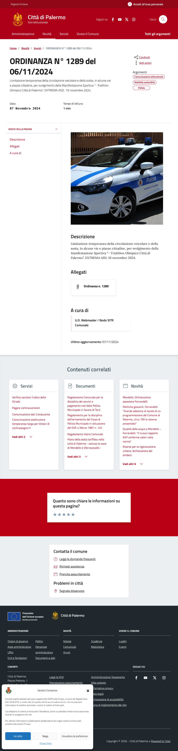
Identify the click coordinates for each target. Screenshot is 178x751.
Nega (45, 736)
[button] (88, 690)
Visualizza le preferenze (75, 736)
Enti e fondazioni (17, 658)
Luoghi (123, 641)
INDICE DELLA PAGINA (20, 129)
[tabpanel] (34, 427)
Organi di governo (18, 641)
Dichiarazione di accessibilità (107, 699)
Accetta (18, 736)
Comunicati (69, 647)
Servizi (64, 33)
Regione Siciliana (19, 4)
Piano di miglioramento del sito (109, 705)
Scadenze (96, 641)
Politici (39, 641)
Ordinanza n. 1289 (96, 286)
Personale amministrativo (44, 649)
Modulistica (97, 647)
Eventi (122, 647)
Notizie (67, 641)
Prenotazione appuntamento (66, 683)
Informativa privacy (102, 688)
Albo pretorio (98, 683)
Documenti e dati (45, 658)
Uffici (10, 652)
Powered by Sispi (160, 741)
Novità (47, 33)
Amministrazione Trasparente (108, 677)
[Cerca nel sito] (163, 19)
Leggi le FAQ (56, 677)
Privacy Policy (46, 743)
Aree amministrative (19, 647)
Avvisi (66, 652)
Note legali (97, 694)
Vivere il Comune (88, 33)
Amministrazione (23, 33)
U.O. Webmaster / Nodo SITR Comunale (94, 322)
